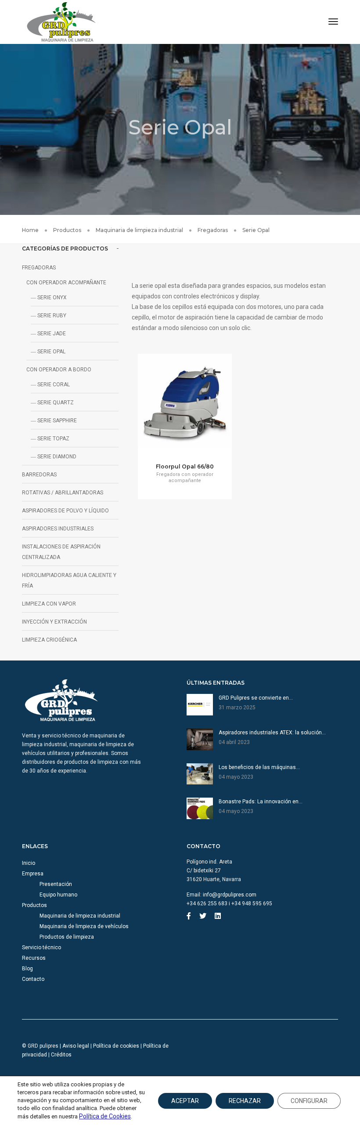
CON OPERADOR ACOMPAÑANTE (66, 282)
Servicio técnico (41, 947)
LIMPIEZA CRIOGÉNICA (49, 640)
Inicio (28, 863)
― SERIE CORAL (50, 384)
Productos (34, 905)
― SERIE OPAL (48, 351)
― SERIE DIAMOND (53, 457)
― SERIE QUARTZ (52, 402)
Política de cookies (116, 1046)
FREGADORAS (39, 268)
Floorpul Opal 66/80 (185, 466)
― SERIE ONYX (49, 297)
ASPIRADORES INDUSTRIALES (58, 529)
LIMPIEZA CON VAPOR (49, 604)
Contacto (33, 979)
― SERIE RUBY (48, 315)
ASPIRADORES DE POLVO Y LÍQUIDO (65, 511)
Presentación (56, 884)
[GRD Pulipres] (61, 21)
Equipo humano (58, 895)
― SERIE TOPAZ (50, 438)
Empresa (32, 874)
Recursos (34, 958)
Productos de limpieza (67, 937)
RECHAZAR (245, 1100)
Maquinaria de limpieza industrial (80, 916)
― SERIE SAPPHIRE (54, 420)
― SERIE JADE (48, 333)
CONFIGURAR (309, 1100)
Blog (27, 968)
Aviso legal (75, 1046)
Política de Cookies (105, 1116)
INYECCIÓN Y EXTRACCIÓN (54, 622)
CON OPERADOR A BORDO (58, 370)
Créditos (61, 1055)
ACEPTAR (185, 1100)
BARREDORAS (39, 475)
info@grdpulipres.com (229, 895)
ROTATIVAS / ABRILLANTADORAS (62, 493)
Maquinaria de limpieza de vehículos (84, 926)
